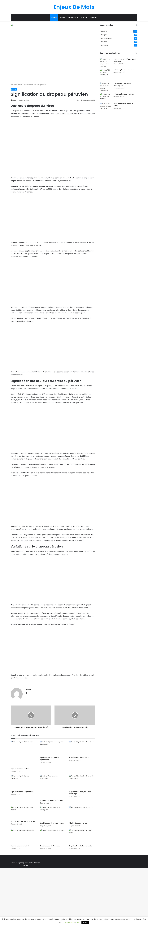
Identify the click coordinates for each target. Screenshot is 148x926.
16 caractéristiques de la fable (123, 105)
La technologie (73, 17)
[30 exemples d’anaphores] (106, 75)
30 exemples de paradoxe (124, 94)
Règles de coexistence (78, 823)
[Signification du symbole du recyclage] (82, 782)
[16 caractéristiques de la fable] (106, 107)
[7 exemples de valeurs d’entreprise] (106, 87)
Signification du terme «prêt (80, 846)
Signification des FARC (20, 846)
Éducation (93, 17)
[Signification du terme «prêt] (82, 836)
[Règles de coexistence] (82, 813)
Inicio (14, 85)
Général (54, 17)
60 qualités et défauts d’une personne (125, 60)
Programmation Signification (51, 800)
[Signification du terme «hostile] (24, 812)
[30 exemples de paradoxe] (106, 97)
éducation (104, 45)
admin (14, 100)
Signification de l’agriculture (22, 792)
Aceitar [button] (85, 922)
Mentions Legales (17, 863)
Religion (62, 17)
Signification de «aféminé (79, 757)
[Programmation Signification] (53, 786)
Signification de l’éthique (50, 846)
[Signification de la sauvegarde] (53, 813)
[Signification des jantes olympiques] (53, 748)
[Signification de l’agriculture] (24, 782)
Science (84, 17)
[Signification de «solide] (24, 754)
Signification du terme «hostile (23, 821)
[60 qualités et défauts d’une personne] (106, 62)
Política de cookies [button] (72, 922)
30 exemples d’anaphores (124, 70)
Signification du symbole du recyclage (80, 793)
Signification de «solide (20, 769)
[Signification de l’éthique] (53, 836)
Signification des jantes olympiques (49, 758)
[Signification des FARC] (24, 836)
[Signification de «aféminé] (82, 748)
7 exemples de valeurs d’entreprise (122, 84)
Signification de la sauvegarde (52, 823)
